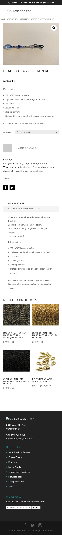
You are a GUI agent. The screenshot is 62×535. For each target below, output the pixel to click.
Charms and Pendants (19, 472)
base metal (14, 167)
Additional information (24, 208)
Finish (7, 132)
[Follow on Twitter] (12, 187)
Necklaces (43, 163)
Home (2, 19)
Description (16, 203)
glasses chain (47, 167)
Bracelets (24, 19)
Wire (10, 486)
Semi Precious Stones (19, 452)
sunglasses (38, 170)
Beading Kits (12, 19)
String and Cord (16, 481)
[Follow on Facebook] (5, 187)
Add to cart (27, 148)
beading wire (26, 167)
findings (36, 167)
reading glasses (24, 170)
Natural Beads (15, 476)
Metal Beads (14, 467)
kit (15, 170)
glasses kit (8, 170)
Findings (12, 462)
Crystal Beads (15, 457)
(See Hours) (28, 438)
